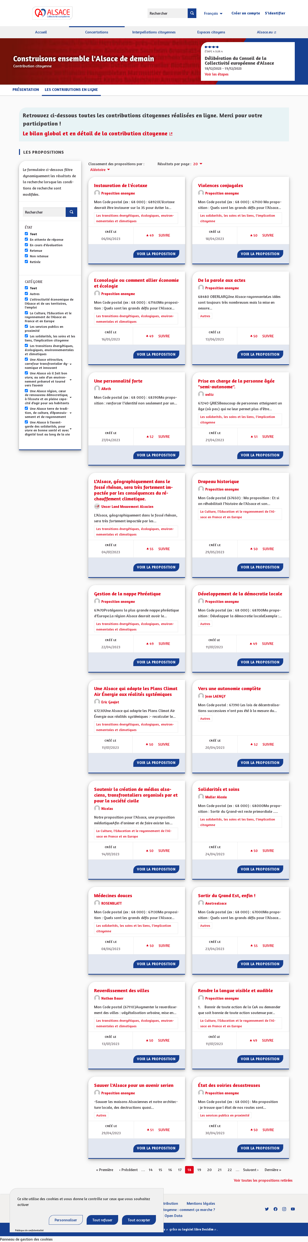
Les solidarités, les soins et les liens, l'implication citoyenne (50, 338)
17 (179, 1169)
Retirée (35, 262)
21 (220, 1169)
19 (199, 1169)
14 (151, 1169)
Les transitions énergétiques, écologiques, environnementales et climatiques (49, 350)
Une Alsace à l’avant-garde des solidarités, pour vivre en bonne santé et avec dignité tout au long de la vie (47, 428)
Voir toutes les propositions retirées (263, 1180)
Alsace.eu (276, 34)
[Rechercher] (192, 13)
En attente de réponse (46, 239)
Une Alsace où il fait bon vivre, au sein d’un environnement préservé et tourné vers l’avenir (46, 379)
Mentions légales (201, 1203)
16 (170, 1169)
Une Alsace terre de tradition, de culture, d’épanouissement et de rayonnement (47, 413)
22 (230, 1169)
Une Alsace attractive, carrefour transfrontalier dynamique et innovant (47, 364)
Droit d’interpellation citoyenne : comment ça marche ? (169, 1209)
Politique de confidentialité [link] (29, 1230)
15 (160, 1169)
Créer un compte (245, 13)
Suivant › (251, 1169)
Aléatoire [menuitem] (97, 169)
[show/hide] (72, 363)
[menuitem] (214, 13)
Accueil (41, 32)
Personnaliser (66, 1219)
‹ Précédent (128, 1169)
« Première (104, 1169)
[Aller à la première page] (45, 13)
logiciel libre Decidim (199, 1229)
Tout (33, 234)
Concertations (96, 32)
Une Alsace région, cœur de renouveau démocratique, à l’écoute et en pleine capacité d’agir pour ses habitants (47, 397)
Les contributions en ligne (71, 89)
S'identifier (275, 13)
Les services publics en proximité (44, 329)
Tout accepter (139, 1219)
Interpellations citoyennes (154, 32)
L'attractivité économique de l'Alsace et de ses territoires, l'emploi (49, 303)
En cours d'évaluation (46, 245)
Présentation (26, 89)
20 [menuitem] (195, 164)
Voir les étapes (217, 74)
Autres (34, 294)
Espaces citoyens (211, 32)
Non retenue (39, 256)
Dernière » (273, 1169)
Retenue (36, 250)
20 (209, 1169)
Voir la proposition (158, 254)
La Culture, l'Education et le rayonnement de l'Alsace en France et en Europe (48, 317)
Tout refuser (102, 1219)
